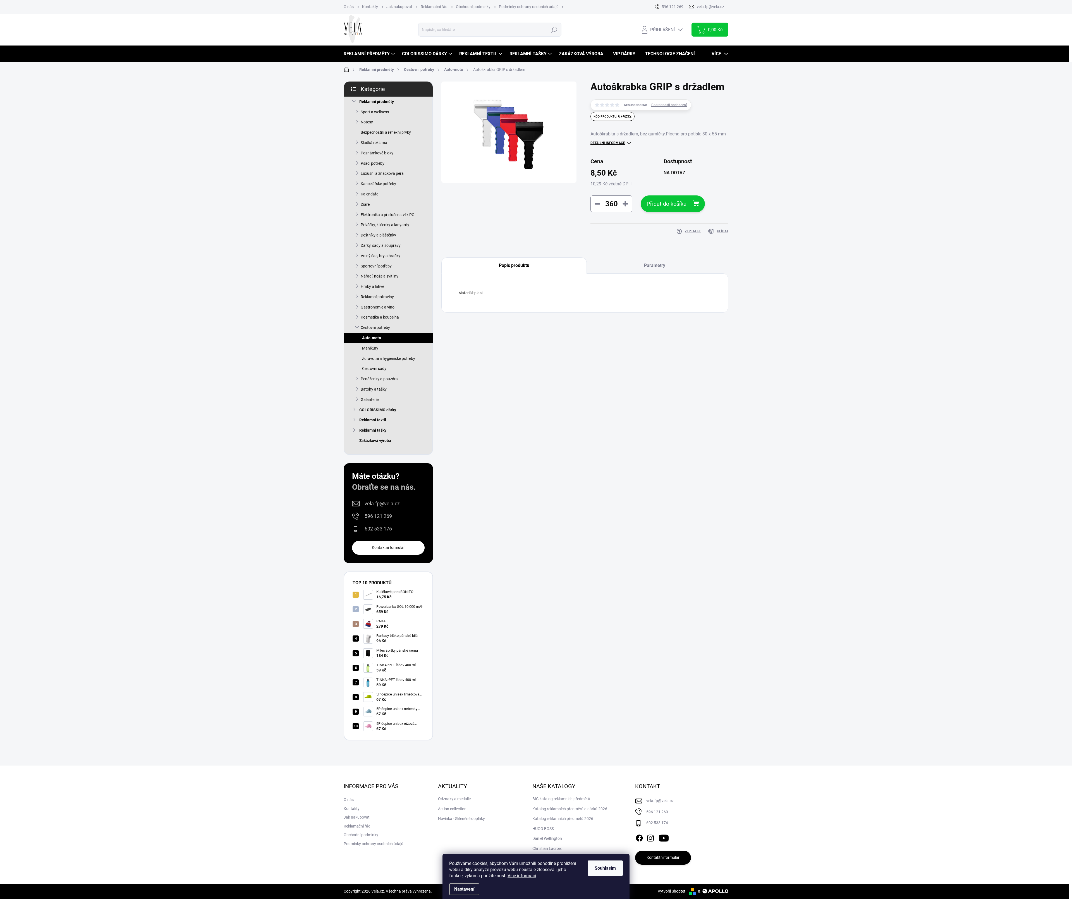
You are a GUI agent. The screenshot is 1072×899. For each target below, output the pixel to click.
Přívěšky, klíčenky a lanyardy (385, 225)
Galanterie (370, 399)
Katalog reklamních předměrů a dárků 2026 (569, 809)
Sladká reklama (374, 142)
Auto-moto (371, 338)
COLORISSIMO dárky (377, 410)
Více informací (522, 875)
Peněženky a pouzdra (379, 379)
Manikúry (370, 348)
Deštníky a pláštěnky (378, 235)
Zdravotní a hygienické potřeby (388, 358)
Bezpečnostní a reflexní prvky (386, 132)
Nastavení (464, 889)
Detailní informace (607, 143)
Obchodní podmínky (473, 6)
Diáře (365, 204)
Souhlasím (605, 868)
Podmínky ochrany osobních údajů (529, 6)
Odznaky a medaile (454, 799)
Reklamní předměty (376, 101)
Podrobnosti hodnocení (669, 105)
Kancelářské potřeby (378, 183)
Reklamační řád (434, 6)
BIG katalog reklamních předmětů (561, 799)
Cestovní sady (374, 368)
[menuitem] (370, 54)
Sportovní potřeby (376, 266)
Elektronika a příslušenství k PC (387, 214)
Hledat (554, 29)
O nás (349, 6)
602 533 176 (378, 529)
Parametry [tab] (654, 265)
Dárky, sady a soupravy (381, 245)
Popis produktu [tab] (514, 265)
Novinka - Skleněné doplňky (461, 818)
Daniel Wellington (547, 838)
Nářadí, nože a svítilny (379, 276)
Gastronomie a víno (377, 307)
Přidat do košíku (666, 203)
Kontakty (370, 6)
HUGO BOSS (543, 828)
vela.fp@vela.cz (382, 503)
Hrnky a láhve (372, 286)
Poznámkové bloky (377, 153)
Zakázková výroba (375, 440)
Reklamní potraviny (377, 297)
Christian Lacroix (547, 848)
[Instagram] (650, 837)
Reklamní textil (372, 420)
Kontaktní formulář (388, 547)
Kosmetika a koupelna (380, 317)
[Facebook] (639, 837)
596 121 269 (378, 516)
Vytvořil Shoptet (671, 891)
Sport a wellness (375, 112)
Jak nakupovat (399, 6)
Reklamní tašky (372, 430)
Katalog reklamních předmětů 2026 (562, 818)
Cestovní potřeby (375, 327)
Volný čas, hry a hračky (380, 256)
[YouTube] (663, 837)
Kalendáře (369, 194)
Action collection (452, 809)
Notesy (367, 122)
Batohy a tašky (374, 389)
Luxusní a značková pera (382, 173)
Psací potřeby (372, 163)
